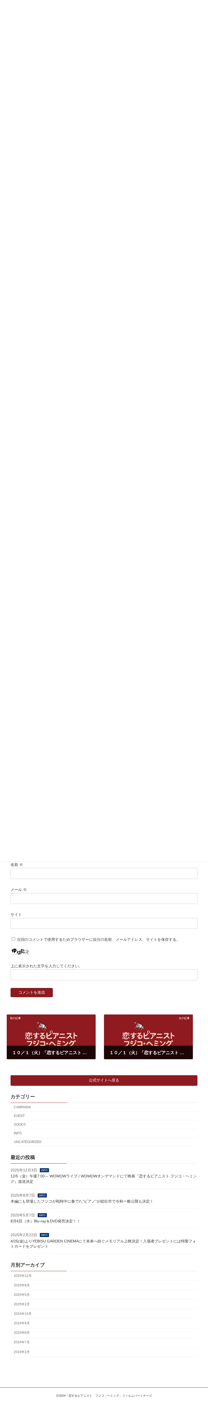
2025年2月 (22, 1304)
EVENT (19, 1116)
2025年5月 (22, 1295)
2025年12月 (23, 1276)
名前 (17, 864)
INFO (17, 1133)
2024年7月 (22, 1342)
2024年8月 (22, 1333)
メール (19, 889)
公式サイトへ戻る (104, 1080)
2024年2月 (22, 1352)
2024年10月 (23, 1314)
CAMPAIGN (22, 1107)
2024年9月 (22, 1323)
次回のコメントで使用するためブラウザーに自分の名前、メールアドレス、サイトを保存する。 (98, 940)
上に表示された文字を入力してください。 (47, 966)
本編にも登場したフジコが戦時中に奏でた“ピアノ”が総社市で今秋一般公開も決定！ (82, 1201)
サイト (16, 914)
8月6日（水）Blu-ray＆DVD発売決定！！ (45, 1221)
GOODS (20, 1124)
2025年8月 (22, 1285)
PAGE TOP (198, 1356)
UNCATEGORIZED (28, 1142)
